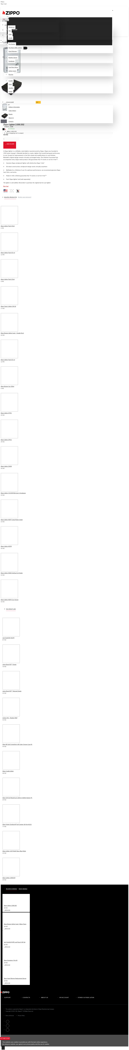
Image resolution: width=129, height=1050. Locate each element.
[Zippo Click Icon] (18, 191)
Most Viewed (23, 889)
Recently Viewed (11, 889)
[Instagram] (7, 1025)
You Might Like (11, 609)
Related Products (10, 197)
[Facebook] (7, 1021)
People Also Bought (24, 197)
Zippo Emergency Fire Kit (10, 960)
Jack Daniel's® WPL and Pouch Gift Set (14, 942)
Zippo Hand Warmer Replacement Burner (15, 978)
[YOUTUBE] (7, 1030)
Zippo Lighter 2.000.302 (10, 905)
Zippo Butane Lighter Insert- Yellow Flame (15, 924)
